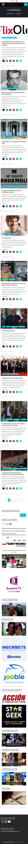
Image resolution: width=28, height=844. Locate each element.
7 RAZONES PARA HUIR (8, 331)
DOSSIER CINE (9, 419)
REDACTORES (9, 37)
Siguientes (21, 500)
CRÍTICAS (8, 233)
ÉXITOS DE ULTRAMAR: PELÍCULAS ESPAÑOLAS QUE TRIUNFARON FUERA (13, 473)
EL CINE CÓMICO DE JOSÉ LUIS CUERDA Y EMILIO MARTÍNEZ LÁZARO (13, 424)
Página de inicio (10, 13)
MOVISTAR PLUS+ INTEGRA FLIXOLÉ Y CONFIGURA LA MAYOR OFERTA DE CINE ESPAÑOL (13, 43)
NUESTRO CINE (14, 326)
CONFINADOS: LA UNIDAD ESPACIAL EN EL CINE (14, 142)
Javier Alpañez (12, 65)
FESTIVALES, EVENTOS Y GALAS (12, 186)
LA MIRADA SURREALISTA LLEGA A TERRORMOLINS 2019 (12, 191)
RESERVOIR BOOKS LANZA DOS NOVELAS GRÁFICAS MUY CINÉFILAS (14, 284)
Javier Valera (10, 351)
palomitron (10, 303)
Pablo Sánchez (11, 163)
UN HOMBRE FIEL (7, 238)
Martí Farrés (12, 211)
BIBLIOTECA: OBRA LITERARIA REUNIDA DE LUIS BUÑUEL (13, 93)
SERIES (15, 37)
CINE (4, 37)
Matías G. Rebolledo (14, 493)
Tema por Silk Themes (19, 842)
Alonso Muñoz (11, 256)
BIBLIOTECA (5, 88)
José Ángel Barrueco (13, 114)
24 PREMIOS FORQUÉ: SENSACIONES (12, 378)
